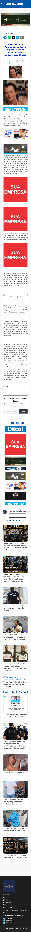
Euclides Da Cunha (7, 900)
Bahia (4, 899)
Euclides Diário (14, 3)
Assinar (23, 411)
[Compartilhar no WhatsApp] (9, 37)
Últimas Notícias (9, 61)
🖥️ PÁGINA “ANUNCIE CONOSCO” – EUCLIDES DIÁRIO (15, 910)
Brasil (4, 897)
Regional (5, 904)
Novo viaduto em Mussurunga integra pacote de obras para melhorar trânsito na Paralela (14, 637)
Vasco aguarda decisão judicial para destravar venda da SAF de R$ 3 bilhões (15, 684)
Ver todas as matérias (17, 515)
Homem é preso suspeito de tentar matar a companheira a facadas (14, 608)
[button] (16, 6)
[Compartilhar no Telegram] (17, 37)
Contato (5, 912)
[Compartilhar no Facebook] (5, 37)
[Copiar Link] (22, 37)
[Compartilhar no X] (13, 37)
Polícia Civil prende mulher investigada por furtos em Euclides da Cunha (13, 801)
